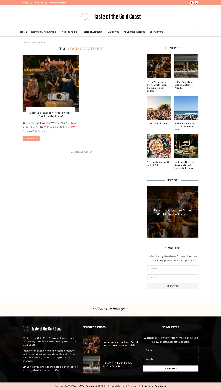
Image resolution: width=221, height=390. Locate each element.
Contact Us (41, 3)
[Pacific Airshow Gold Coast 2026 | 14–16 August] (186, 108)
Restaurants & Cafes (43, 32)
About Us (27, 3)
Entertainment (93, 32)
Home (23, 32)
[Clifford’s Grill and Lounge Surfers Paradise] (186, 66)
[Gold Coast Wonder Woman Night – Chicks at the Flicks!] (51, 83)
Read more (30, 138)
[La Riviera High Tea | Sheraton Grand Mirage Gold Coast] (186, 146)
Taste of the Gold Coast (154, 386)
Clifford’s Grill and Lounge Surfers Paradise (183, 85)
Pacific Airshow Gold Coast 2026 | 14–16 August (184, 126)
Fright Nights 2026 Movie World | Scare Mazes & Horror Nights (157, 86)
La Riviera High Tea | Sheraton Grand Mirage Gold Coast (184, 165)
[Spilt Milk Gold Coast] (159, 108)
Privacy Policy (58, 3)
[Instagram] (196, 3)
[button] (150, 211)
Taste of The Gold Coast (84, 386)
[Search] (199, 32)
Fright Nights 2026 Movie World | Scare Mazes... (173, 212)
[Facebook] (192, 3)
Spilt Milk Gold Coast (158, 123)
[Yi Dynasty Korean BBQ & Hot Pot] (159, 146)
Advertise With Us (134, 32)
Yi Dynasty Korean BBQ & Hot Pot (159, 163)
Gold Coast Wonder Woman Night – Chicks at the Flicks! (51, 114)
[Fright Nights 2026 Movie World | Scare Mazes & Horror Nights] (159, 66)
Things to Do (69, 32)
